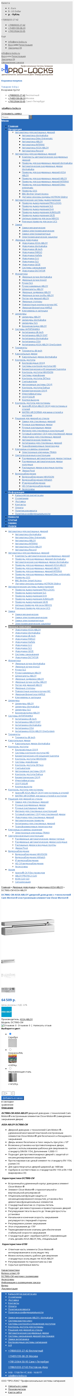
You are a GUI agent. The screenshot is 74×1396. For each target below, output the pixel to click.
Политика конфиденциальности (32, 513)
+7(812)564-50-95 (16, 31)
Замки (11, 611)
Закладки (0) (15, 47)
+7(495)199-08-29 (16, 28)
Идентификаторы (25, 780)
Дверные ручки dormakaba (30, 663)
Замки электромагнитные (29, 620)
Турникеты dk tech (25, 737)
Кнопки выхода (23, 786)
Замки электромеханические (31, 617)
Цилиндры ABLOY (24, 703)
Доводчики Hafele (25, 641)
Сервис (12, 522)
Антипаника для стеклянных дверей (35, 823)
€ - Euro (12, 8)
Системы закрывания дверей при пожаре (31, 1336)
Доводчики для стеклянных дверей (34, 817)
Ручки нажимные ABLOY (28, 672)
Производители (17, 1389)
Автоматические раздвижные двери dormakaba (41, 562)
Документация (9, 1288)
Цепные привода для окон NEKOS (33, 605)
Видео (4, 1285)
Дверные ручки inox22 (27, 666)
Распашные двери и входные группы (35, 844)
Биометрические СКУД (27, 777)
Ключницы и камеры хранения (25, 829)
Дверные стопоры (25, 688)
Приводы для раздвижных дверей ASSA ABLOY (40, 565)
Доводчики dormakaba (27, 632)
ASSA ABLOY (26, 1019)
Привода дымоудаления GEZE (31, 602)
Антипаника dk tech (26, 718)
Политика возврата (26, 510)
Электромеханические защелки (33, 623)
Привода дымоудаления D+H (31, 595)
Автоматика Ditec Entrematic (30, 537)
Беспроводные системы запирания (27, 1342)
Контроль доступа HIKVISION (30, 758)
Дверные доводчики (19, 626)
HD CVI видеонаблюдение (29, 863)
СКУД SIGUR (21, 783)
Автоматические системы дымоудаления (31, 586)
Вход (11, 44)
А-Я (10, 1345)
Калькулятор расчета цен (29, 495)
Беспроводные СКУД (26, 749)
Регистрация (26, 44)
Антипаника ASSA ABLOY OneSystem (35, 731)
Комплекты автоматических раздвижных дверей (42, 555)
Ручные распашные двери (29, 808)
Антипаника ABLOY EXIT (28, 721)
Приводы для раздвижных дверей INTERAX (38, 571)
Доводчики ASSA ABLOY (28, 629)
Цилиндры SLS (23, 709)
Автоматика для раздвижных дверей (28, 552)
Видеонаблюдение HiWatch (30, 857)
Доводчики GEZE (24, 651)
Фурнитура (14, 660)
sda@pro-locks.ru (11, 108)
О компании (21, 498)
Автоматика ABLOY (25, 540)
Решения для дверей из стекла (25, 798)
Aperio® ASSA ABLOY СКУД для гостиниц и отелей (42, 792)
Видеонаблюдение (18, 851)
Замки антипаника (18, 1339)
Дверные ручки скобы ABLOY (31, 681)
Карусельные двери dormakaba (32, 743)
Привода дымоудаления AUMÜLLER (34, 598)
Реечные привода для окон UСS (32, 608)
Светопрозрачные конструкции (26, 835)
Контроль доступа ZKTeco (29, 765)
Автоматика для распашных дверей (28, 531)
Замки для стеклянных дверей (32, 801)
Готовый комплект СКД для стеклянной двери (40, 814)
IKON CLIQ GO (22, 878)
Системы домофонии (26, 761)
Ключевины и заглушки (28, 697)
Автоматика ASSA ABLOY (28, 546)
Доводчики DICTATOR (26, 657)
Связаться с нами (17, 1386)
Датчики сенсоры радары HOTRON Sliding (38, 583)
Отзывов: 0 (24, 1025)
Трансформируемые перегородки (33, 826)
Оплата (19, 507)
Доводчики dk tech (25, 635)
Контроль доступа (18, 746)
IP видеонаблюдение (27, 860)
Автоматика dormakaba (28, 534)
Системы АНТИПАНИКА (20, 715)
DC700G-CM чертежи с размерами (19, 1276)
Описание (7, 1107)
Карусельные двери (19, 740)
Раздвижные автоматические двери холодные (41, 841)
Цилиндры (14, 700)
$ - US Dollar (14, 11)
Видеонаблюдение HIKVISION (31, 854)
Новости (13, 516)
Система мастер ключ (20, 1320)
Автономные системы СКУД (30, 771)
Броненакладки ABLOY (27, 712)
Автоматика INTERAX (26, 543)
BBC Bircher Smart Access (28, 580)
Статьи (12, 519)
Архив (11, 869)
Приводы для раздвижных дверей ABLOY (37, 568)
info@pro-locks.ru (17, 41)
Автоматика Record (25, 549)
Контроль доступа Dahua (29, 774)
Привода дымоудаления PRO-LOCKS (35, 589)
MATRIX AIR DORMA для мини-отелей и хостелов (41, 795)
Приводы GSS (22, 577)
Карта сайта (15, 1392)
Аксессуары (21, 866)
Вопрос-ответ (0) (10, 1273)
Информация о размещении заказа (20, 1282)
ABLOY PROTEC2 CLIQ (26, 875)
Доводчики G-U (23, 645)
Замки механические (27, 614)
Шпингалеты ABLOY (25, 675)
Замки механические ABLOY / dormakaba (30, 1317)
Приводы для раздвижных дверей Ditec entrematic (42, 574)
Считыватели (22, 768)
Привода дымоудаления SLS (30, 592)
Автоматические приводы (29, 820)
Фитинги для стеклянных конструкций (36, 811)
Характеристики (10, 1270)
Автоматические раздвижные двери (28, 1332)
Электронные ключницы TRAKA (32, 832)
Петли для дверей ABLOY (28, 685)
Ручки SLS (20, 669)
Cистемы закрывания (27, 654)
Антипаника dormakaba (28, 725)
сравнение (7, 1104)
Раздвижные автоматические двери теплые (40, 838)
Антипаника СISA (24, 728)
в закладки (7, 1101)
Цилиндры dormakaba (27, 706)
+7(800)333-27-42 (16, 24)
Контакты (20, 504)
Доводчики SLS (23, 648)
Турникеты (14, 734)
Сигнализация (23, 881)
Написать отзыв (42, 1025)
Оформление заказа (12, 62)
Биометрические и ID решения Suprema (37, 755)
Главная (5, 887)
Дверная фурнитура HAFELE (30, 694)
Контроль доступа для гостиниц (25, 789)
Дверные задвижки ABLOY (29, 678)
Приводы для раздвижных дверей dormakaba (40, 558)
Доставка (20, 501)
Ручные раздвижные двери (30, 805)
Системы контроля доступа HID (32, 752)
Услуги (12, 525)
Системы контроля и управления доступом (31, 1323)
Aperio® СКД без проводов (30, 872)
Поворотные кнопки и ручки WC (33, 691)
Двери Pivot (21, 848)
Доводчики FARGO (25, 638)
